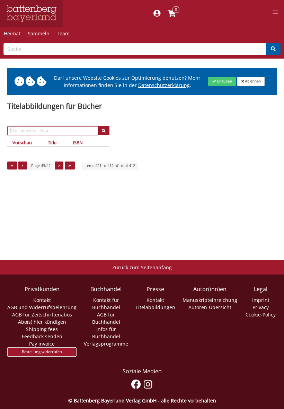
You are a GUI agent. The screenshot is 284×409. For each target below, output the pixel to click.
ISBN (78, 142)
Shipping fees (42, 329)
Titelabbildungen (155, 307)
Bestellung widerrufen (42, 351)
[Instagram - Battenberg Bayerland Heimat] (148, 383)
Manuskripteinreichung (210, 300)
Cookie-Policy (261, 314)
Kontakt (42, 300)
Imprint (260, 300)
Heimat (12, 33)
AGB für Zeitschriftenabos (42, 314)
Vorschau (22, 142)
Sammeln (39, 33)
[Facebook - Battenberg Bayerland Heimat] (136, 383)
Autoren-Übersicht (209, 307)
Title (52, 142)
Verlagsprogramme (106, 343)
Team (63, 33)
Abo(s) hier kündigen (42, 322)
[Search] (273, 49)
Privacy (260, 307)
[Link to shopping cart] (172, 13)
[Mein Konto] (157, 13)
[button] (275, 12)
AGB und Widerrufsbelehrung (42, 307)
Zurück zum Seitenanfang (142, 267)
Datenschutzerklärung (164, 85)
